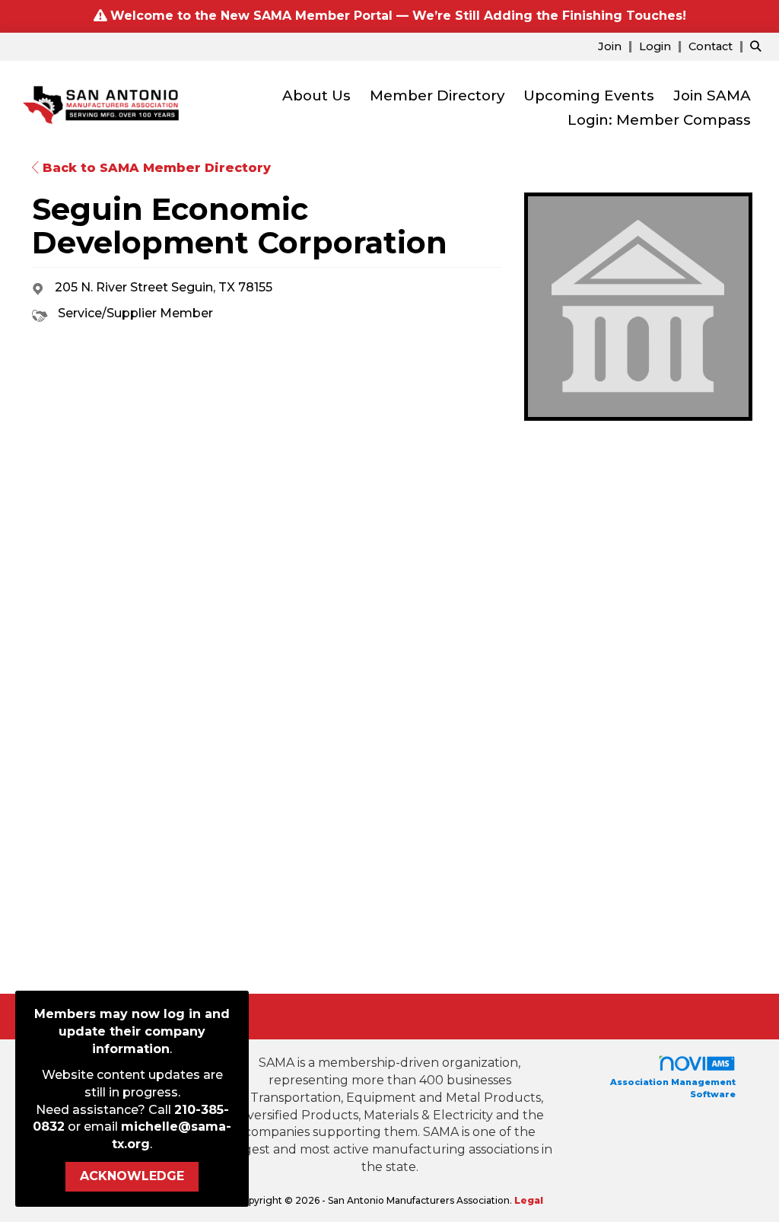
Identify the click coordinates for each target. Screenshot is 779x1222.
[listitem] (617, 46)
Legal (528, 1200)
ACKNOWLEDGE (132, 1176)
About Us (316, 95)
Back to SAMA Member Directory (155, 168)
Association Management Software (673, 1088)
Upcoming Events (588, 95)
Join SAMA (712, 95)
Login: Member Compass (659, 120)
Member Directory (437, 95)
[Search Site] (759, 46)
